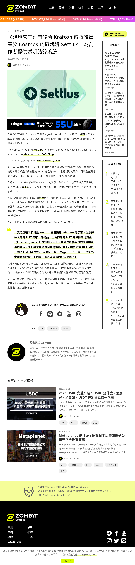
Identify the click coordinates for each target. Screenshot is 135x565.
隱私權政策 (14, 542)
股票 (63, 471)
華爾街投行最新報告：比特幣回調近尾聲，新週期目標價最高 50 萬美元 (117, 213)
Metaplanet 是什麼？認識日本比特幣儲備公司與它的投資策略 (92, 437)
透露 (82, 134)
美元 (95, 422)
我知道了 (67, 561)
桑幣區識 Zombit (21, 65)
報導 (41, 197)
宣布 (24, 186)
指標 (71, 7)
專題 (100, 7)
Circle (63, 422)
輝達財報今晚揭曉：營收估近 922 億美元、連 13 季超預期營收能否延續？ (117, 244)
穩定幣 (85, 422)
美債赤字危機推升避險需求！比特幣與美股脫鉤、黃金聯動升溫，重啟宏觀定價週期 (115, 99)
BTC (63, 465)
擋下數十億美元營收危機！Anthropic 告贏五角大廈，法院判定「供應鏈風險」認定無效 (115, 142)
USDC (73, 422)
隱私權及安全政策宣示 (86, 554)
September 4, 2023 (49, 160)
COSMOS (53, 328)
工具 (52, 7)
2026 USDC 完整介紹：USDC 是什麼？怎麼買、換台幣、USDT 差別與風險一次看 (91, 395)
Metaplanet (75, 465)
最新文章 (19, 31)
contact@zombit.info (60, 495)
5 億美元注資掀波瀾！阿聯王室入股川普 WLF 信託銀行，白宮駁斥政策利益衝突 (115, 120)
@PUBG (38, 149)
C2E (41, 328)
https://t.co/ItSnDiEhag (38, 154)
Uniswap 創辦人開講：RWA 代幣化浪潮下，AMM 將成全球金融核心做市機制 (117, 312)
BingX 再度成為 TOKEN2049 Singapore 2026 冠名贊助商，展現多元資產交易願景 (115, 59)
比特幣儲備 (111, 465)
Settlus (66, 328)
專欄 (90, 7)
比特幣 (98, 465)
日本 (88, 465)
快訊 (81, 7)
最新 (61, 7)
